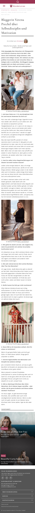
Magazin (14, 10)
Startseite (5, 10)
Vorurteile (8, 51)
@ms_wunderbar (23, 111)
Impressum (4, 504)
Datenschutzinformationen (9, 506)
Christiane (20, 41)
